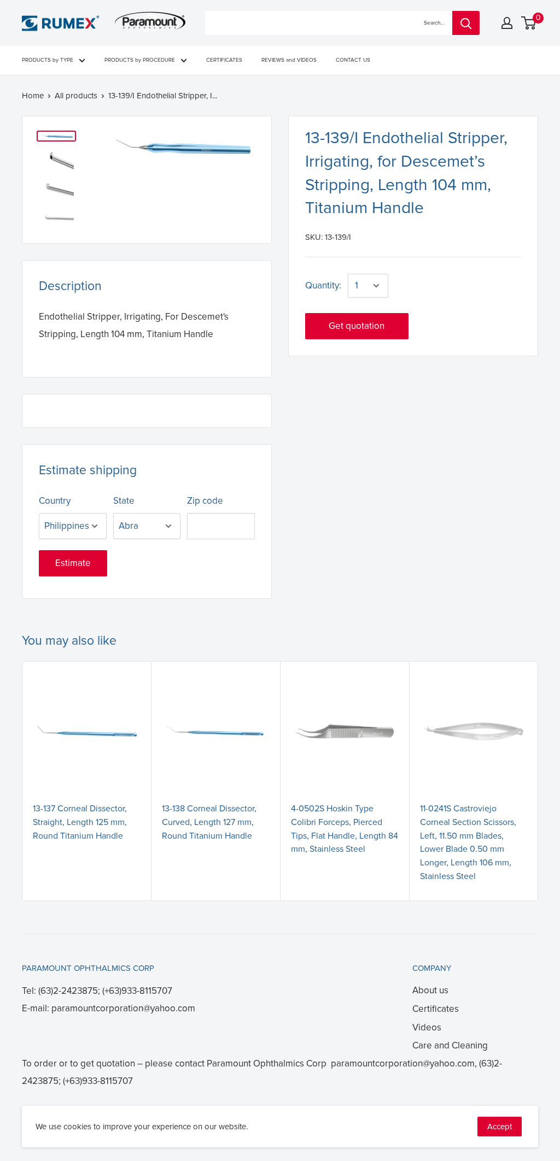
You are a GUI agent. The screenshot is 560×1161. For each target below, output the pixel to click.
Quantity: (323, 285)
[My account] (506, 23)
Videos (426, 1027)
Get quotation (356, 326)
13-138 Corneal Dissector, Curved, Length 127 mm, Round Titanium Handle (209, 822)
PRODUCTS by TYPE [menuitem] (47, 60)
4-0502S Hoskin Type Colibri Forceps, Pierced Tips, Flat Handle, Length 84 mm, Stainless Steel (344, 828)
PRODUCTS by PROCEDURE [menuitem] (139, 60)
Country (55, 500)
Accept (499, 1126)
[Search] (466, 23)
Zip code (205, 500)
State (124, 500)
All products (76, 96)
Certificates (435, 1009)
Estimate (73, 563)
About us (430, 990)
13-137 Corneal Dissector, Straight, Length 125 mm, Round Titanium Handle (80, 822)
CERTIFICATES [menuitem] (224, 60)
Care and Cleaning (450, 1045)
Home (33, 96)
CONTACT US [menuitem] (353, 60)
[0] (529, 23)
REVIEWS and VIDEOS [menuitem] (289, 60)
